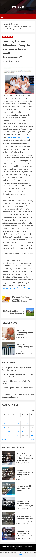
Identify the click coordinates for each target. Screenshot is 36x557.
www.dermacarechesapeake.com (16, 288)
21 (23, 432)
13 (18, 427)
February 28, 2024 (23, 353)
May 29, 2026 (22, 508)
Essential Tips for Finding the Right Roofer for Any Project (24, 503)
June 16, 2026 (22, 493)
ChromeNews (28, 546)
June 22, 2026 (22, 479)
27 (18, 436)
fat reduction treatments (18, 137)
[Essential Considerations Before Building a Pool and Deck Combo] (8, 473)
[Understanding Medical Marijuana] (8, 333)
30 (32, 436)
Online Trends (20, 453)
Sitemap (19, 555)
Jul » (32, 439)
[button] (2, 16)
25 (9, 436)
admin (6, 61)
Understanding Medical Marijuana (24, 333)
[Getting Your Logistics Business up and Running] (8, 348)
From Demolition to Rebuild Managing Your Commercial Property (24, 518)
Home (18, 468)
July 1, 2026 (21, 463)
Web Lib (18, 7)
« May (4, 439)
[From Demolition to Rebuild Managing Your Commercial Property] (8, 518)
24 (4, 436)
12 (13, 427)
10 (4, 427)
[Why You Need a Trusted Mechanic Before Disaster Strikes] (8, 533)
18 (9, 432)
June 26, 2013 (15, 61)
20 (18, 432)
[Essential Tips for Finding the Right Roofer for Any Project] (8, 503)
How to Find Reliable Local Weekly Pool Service (24, 488)
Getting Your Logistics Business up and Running (24, 349)
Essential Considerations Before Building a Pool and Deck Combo (24, 473)
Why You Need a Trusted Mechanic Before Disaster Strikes (25, 533)
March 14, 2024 (23, 337)
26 (13, 436)
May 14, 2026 (22, 523)
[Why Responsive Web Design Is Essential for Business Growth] (8, 458)
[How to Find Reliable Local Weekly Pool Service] (8, 488)
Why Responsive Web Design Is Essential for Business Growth (17, 369)
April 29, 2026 (22, 538)
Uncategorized (7, 36)
